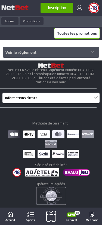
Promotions (31, 21)
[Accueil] (15, 7)
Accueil (10, 21)
